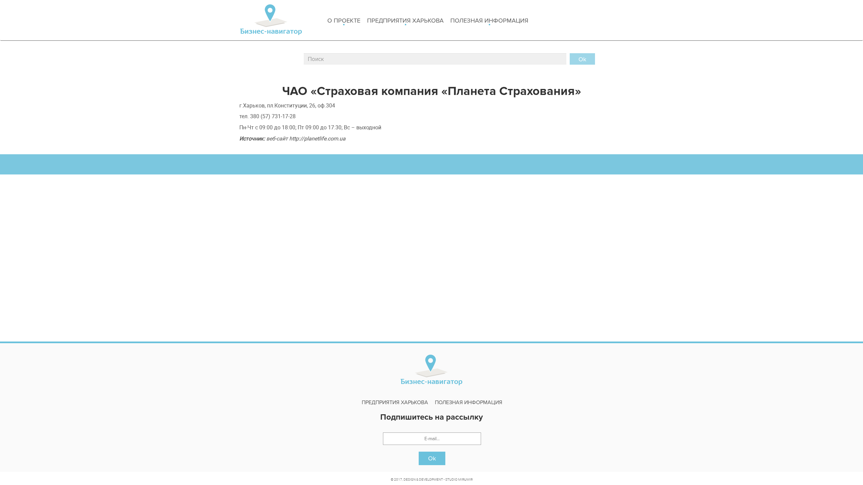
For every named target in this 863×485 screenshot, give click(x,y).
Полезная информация (489, 20)
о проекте (343, 20)
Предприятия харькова (405, 20)
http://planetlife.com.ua (317, 138)
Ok (432, 458)
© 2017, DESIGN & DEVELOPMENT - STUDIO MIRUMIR (432, 479)
